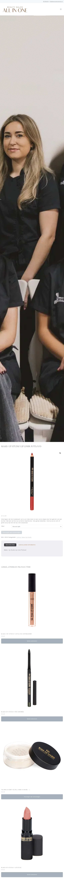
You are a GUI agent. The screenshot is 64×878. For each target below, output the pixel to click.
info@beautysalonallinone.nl (56, 1)
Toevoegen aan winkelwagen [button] (32, 796)
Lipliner (18, 537)
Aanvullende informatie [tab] (27, 544)
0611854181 (46, 1)
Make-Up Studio (27, 537)
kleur (3, 526)
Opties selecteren (32, 641)
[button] (60, 453)
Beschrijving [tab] (10, 544)
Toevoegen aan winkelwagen (11, 532)
